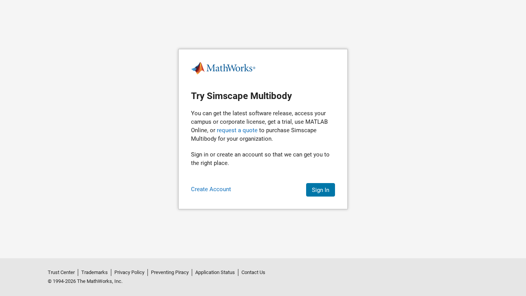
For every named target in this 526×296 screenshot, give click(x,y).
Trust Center (61, 272)
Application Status (215, 272)
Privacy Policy (129, 272)
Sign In (320, 190)
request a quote (237, 130)
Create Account (211, 189)
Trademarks (94, 272)
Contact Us (253, 272)
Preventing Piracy (170, 272)
